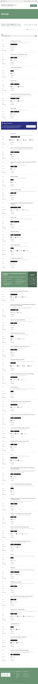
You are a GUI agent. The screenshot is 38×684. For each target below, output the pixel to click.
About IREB (17, 673)
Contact (17, 677)
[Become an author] (6, 1)
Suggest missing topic (31, 126)
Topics (34, 5)
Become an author (26, 676)
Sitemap (12, 681)
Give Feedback (25, 673)
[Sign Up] (1, 1)
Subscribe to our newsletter (32, 283)
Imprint (15, 681)
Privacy (19, 681)
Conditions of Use (24, 681)
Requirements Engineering (9, 5)
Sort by (2, 34)
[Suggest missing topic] (4, 1)
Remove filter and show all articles (32, 29)
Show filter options (26, 24)
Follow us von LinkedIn (32, 279)
